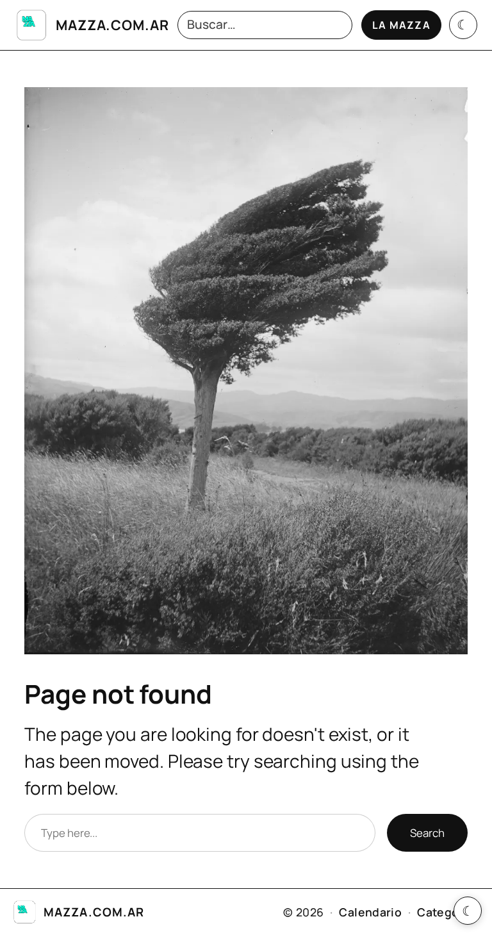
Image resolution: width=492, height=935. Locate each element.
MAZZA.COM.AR (112, 24)
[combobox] (264, 25)
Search (427, 832)
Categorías (448, 912)
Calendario (370, 912)
